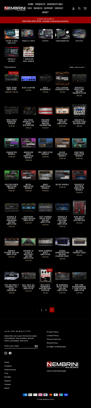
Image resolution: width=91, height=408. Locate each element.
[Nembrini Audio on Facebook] (10, 353)
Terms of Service (54, 339)
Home (31, 4)
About (45, 12)
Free (30, 8)
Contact (59, 8)
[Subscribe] (36, 346)
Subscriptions (55, 4)
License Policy (53, 335)
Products (40, 4)
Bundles (38, 8)
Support (48, 8)
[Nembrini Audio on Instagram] (5, 353)
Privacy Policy (52, 332)
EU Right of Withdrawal (56, 347)
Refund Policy (52, 343)
